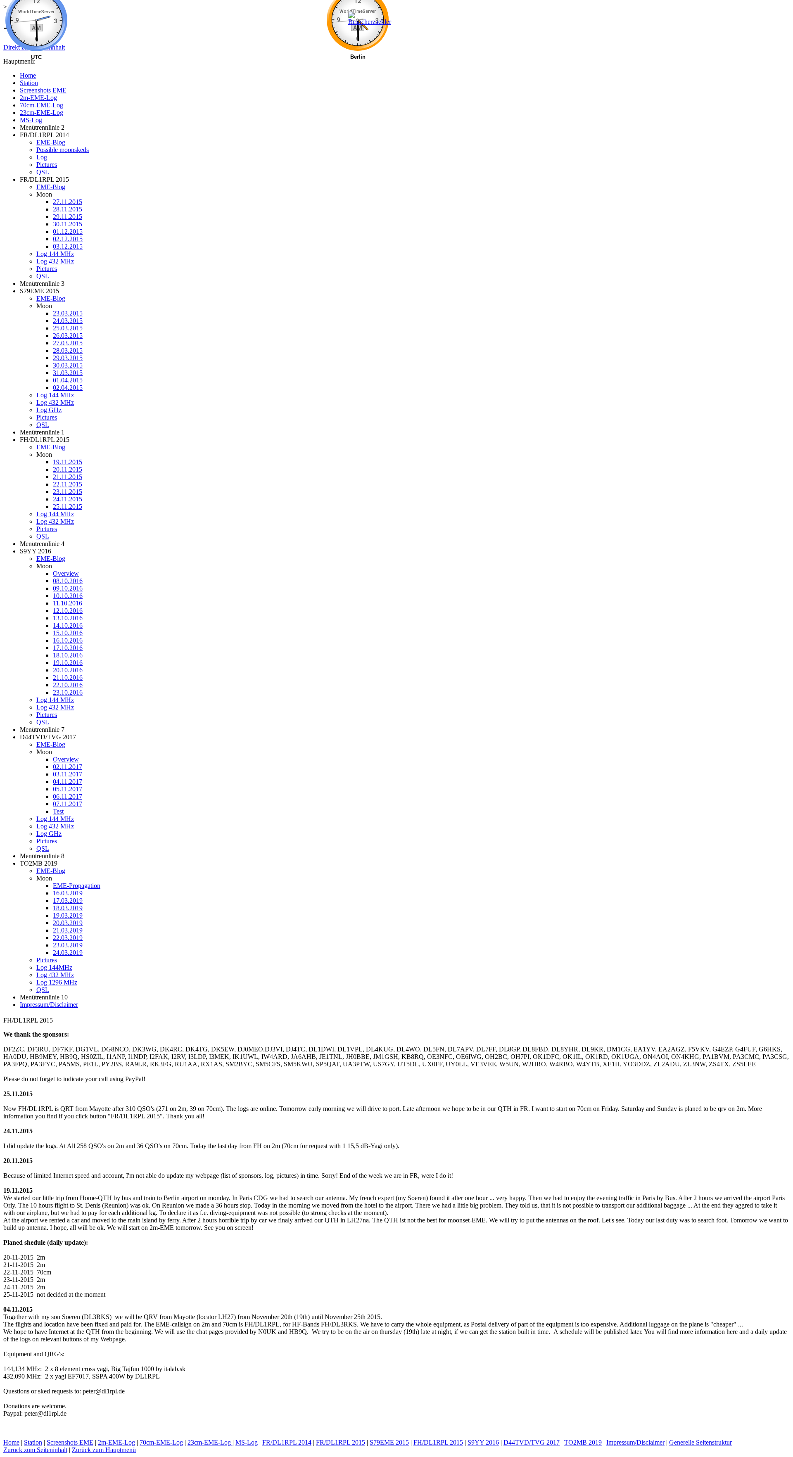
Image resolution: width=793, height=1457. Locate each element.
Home (11, 1442)
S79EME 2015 (389, 1442)
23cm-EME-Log (210, 1442)
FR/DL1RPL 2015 (340, 1442)
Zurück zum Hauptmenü (104, 1449)
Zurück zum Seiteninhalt (35, 1449)
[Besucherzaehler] (371, 21)
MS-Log (246, 1442)
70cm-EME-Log (161, 1442)
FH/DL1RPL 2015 (438, 1442)
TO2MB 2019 (583, 1442)
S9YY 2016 (483, 1442)
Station (33, 1442)
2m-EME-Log (116, 1442)
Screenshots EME (70, 1442)
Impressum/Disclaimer (635, 1442)
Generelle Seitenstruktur (700, 1442)
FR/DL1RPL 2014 (286, 1442)
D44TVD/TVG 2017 (531, 1442)
